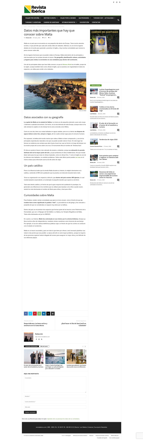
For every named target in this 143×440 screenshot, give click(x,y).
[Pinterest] (35, 314)
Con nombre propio (114, 438)
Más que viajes (31, 26)
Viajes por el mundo (68, 18)
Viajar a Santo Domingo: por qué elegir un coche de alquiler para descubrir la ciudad (54, 366)
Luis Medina (93, 113)
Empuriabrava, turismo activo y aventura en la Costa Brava (35, 324)
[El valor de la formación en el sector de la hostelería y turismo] (33, 356)
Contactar (96, 22)
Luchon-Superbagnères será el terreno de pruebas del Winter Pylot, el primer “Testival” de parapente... (109, 92)
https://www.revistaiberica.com (42, 336)
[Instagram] (117, 2)
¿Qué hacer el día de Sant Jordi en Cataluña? (73, 324)
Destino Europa (50, 18)
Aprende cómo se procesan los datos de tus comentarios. (63, 419)
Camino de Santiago (51, 22)
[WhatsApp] (39, 314)
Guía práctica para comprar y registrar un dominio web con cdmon (108, 157)
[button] (118, 20)
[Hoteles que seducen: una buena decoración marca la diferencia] (76, 356)
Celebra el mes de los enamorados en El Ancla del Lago (109, 109)
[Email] (48, 314)
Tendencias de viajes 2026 (108, 139)
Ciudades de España (102, 438)
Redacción (29, 37)
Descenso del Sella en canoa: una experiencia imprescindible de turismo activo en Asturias (108, 174)
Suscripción (84, 22)
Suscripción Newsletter (100, 427)
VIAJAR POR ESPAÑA (32, 18)
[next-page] (85, 346)
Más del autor (44, 346)
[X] (120, 2)
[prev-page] (83, 346)
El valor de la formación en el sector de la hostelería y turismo (33, 366)
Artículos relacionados (31, 346)
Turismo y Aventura (33, 22)
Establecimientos (68, 22)
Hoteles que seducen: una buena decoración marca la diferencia (76, 366)
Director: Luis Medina (81, 427)
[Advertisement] (55, 305)
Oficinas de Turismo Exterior (80, 435)
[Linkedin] (44, 314)
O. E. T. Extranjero (66, 435)
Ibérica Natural (114, 435)
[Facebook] (114, 2)
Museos (91, 435)
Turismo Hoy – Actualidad (103, 18)
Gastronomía (84, 18)
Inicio (25, 26)
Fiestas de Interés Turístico (102, 435)
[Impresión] (53, 314)
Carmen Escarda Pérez (96, 146)
